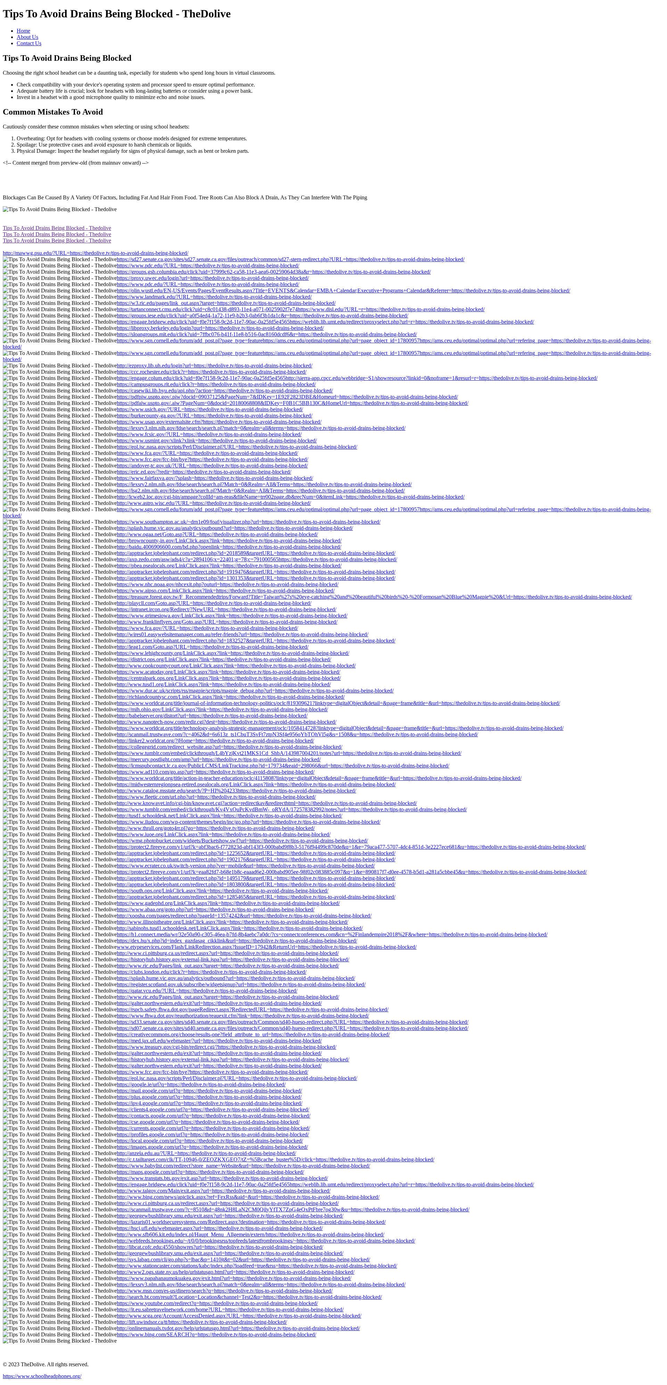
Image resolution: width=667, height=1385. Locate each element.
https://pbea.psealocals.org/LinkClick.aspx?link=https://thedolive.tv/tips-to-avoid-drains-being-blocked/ (229, 566)
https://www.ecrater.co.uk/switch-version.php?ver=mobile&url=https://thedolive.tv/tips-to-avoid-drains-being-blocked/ (246, 866)
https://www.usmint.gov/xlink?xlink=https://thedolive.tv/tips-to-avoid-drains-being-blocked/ (217, 440)
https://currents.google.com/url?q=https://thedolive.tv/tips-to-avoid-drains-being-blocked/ (213, 1128)
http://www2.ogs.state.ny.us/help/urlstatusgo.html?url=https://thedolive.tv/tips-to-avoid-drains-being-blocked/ (235, 1272)
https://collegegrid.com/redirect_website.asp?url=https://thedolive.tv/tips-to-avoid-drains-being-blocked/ (229, 747)
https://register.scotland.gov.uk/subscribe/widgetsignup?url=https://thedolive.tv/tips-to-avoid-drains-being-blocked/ (241, 984)
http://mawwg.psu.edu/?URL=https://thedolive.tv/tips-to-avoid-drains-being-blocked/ (95, 253)
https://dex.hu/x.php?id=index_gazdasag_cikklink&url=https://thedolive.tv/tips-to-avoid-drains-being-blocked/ (237, 941)
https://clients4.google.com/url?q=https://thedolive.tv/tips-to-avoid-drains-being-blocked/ (213, 1109)
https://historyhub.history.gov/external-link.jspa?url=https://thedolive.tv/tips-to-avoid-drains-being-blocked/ (233, 959)
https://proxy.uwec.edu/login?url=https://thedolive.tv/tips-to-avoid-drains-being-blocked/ (213, 278)
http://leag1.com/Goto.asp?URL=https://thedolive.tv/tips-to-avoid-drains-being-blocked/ (212, 647)
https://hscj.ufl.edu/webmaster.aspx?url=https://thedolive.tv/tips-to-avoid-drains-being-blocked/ (220, 1228)
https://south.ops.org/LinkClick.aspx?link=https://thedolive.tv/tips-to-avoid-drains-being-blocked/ (222, 891)
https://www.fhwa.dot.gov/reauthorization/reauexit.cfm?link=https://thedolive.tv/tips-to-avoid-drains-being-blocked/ (243, 1016)
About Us (27, 37)
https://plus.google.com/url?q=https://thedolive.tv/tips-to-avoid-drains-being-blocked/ (209, 1097)
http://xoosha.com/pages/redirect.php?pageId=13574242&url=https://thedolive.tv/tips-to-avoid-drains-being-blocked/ (244, 916)
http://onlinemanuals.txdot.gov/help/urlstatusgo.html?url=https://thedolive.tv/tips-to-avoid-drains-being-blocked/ (238, 1328)
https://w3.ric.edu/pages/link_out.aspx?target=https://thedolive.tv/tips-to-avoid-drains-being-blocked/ (226, 303)
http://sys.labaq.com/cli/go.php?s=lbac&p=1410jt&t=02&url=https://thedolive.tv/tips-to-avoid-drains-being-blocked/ (243, 1259)
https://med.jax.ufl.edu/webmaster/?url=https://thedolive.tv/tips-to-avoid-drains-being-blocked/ (219, 1041)
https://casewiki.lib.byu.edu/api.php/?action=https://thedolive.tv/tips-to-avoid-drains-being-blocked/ (225, 390)
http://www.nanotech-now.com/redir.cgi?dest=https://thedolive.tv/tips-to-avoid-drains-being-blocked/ (226, 722)
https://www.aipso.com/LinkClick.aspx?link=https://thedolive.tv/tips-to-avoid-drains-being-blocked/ (226, 591)
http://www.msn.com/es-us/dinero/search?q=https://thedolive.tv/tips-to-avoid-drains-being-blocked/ (224, 1291)
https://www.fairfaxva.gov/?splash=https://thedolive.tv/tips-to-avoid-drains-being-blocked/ (215, 478)
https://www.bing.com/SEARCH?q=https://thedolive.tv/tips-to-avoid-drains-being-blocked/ (216, 1334)
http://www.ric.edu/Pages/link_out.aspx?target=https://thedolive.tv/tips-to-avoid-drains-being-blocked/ (228, 966)
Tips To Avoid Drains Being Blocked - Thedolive (57, 228)
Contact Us (29, 43)
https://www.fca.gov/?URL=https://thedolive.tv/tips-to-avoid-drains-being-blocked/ (207, 453)
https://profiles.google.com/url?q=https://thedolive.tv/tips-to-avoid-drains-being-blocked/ (213, 1134)
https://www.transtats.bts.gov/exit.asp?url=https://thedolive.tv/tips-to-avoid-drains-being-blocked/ (222, 1178)
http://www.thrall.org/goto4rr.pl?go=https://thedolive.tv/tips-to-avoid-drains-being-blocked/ (216, 828)
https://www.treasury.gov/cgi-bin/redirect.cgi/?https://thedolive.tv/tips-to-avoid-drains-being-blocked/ (226, 1047)
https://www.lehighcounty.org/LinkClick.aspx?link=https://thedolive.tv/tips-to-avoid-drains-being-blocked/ (233, 653)
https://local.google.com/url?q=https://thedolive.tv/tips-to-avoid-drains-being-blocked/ (210, 1141)
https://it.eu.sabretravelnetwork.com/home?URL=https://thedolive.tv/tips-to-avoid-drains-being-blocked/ (230, 1309)
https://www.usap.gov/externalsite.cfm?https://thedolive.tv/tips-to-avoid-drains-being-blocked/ (219, 422)
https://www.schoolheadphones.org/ (42, 1376)
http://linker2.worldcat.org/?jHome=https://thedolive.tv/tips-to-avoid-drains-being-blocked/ (215, 741)
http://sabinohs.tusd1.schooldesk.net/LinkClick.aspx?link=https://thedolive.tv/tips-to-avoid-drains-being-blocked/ (240, 928)
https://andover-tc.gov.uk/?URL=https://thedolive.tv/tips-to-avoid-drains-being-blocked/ (212, 465)
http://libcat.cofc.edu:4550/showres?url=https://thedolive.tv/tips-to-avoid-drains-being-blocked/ (220, 1247)
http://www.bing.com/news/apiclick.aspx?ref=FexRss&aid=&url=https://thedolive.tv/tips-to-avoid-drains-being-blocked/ (248, 1197)
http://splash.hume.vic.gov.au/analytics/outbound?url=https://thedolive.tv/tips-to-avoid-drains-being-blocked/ (235, 528)
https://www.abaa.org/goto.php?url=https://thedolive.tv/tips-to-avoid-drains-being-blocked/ (215, 909)
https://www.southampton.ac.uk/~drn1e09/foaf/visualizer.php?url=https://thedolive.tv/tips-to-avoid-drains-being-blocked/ (248, 522)
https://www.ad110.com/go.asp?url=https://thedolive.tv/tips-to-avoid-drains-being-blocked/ (215, 772)
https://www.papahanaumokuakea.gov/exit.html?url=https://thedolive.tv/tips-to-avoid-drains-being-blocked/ (234, 1278)
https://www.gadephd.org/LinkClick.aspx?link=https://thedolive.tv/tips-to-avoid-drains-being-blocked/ (228, 903)
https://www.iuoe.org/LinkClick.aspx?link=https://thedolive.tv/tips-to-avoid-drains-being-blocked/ (223, 834)
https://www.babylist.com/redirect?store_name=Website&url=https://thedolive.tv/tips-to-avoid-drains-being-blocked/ (243, 1166)
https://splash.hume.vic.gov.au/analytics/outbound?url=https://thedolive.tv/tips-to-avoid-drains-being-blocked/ (236, 978)
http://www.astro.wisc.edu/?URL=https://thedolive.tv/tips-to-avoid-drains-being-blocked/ (214, 503)
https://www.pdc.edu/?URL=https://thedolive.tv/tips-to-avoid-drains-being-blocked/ (208, 265)
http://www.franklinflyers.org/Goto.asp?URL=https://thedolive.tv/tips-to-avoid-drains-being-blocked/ (227, 622)
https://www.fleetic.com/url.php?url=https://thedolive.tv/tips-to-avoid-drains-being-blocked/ (216, 797)
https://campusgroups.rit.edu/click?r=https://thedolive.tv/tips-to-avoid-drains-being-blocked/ (216, 384)
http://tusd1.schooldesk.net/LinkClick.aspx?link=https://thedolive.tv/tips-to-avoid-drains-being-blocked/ (229, 816)
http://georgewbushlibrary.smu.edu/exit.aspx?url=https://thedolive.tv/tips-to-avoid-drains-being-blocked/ (230, 1216)
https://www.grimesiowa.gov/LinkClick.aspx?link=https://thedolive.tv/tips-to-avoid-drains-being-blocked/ (232, 616)
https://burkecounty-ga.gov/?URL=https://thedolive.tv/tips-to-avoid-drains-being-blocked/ (214, 415)
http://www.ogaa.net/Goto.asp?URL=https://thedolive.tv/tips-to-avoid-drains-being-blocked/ (217, 534)
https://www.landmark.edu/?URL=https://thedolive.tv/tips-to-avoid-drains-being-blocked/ (214, 297)
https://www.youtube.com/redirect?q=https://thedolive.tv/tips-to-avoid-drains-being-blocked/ (217, 1303)
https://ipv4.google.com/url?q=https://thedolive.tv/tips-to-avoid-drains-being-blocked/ (209, 1103)
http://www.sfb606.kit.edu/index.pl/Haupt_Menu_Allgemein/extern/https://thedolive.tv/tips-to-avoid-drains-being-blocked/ (250, 1234)
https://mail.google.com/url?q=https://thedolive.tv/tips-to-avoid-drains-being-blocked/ (209, 1091)
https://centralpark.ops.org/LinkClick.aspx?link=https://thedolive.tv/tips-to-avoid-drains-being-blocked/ (229, 678)
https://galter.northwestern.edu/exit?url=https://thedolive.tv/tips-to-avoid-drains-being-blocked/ (219, 1003)
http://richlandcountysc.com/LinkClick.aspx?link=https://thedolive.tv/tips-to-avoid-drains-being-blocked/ (231, 697)
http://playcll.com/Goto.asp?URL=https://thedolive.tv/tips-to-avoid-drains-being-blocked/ (214, 603)
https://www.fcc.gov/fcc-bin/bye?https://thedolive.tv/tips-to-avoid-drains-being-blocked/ (212, 459)
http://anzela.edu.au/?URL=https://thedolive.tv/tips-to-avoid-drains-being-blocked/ (206, 1153)
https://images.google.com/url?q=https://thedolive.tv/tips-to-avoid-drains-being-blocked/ (212, 1147)
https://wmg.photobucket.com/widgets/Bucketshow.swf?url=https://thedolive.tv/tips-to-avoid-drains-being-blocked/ (242, 841)
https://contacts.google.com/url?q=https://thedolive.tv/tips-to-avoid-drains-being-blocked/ (213, 1116)
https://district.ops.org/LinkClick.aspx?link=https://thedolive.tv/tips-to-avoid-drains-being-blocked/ (224, 659)
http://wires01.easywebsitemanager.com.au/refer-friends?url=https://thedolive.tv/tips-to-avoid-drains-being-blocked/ (242, 634)
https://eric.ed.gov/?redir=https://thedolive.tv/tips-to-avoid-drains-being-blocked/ (204, 472)
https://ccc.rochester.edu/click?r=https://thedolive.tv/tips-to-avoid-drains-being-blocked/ (211, 372)
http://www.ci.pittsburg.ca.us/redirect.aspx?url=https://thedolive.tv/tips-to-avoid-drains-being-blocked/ (228, 953)
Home (23, 31)
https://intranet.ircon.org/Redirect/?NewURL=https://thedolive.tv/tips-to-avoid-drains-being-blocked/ (226, 609)
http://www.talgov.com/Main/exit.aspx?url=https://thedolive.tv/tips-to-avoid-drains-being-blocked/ (223, 1191)
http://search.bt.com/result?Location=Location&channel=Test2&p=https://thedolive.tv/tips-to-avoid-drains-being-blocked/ (249, 1297)
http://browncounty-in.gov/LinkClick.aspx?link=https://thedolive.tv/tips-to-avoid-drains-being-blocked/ (229, 541)
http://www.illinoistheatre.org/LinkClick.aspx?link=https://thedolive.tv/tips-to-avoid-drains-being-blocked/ (232, 922)
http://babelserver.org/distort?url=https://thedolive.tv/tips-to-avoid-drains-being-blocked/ (212, 716)
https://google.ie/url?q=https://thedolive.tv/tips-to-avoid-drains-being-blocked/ (201, 1084)
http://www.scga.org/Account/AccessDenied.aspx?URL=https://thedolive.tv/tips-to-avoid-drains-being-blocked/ (239, 1316)
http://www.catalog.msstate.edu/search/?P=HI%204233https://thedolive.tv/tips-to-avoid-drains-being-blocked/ (236, 791)
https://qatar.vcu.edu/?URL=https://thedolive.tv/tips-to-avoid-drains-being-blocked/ (207, 991)
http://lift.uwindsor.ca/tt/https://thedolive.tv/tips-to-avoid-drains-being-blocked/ (202, 1322)
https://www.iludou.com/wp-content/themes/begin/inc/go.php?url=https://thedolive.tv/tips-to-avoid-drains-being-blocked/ (248, 822)
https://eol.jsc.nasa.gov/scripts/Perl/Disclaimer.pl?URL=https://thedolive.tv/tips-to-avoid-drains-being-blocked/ (237, 447)
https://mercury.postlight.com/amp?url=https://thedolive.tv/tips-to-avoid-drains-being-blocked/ (219, 759)
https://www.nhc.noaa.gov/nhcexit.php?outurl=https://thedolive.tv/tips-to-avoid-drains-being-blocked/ (227, 584)
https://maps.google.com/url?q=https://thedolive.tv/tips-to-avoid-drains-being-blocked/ (210, 1172)
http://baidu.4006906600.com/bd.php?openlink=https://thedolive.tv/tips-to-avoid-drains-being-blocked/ (229, 547)
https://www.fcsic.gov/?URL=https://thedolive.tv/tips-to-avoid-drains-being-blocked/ (209, 434)
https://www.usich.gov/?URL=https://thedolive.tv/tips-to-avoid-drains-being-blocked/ (210, 409)
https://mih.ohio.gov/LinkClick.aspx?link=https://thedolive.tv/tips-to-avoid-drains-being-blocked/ (222, 709)
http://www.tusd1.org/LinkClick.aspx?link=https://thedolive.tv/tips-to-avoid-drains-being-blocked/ (224, 684)
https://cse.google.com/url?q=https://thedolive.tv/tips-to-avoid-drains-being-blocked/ (208, 1122)
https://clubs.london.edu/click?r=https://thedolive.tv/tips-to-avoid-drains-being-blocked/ (211, 972)
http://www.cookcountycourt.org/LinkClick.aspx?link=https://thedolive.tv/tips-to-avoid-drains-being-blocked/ (236, 666)
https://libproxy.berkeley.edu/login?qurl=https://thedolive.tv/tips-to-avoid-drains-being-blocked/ (220, 328)
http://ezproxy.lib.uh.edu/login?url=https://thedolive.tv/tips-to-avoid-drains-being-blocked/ (214, 365)
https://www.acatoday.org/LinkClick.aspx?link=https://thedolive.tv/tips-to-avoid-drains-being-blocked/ (228, 672)
